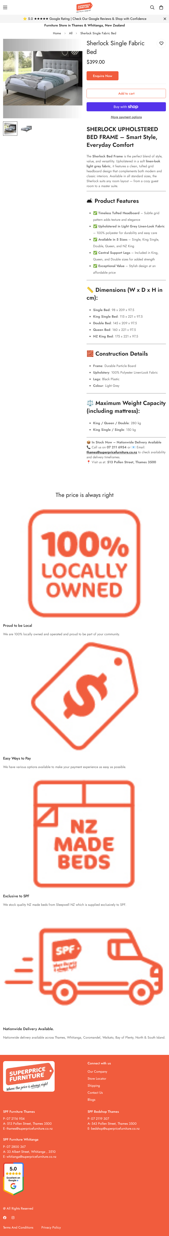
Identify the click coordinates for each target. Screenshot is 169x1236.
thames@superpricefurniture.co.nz (30, 1128)
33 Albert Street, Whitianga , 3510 (31, 1151)
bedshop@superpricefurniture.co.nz (115, 1128)
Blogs (91, 1099)
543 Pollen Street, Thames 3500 (113, 1123)
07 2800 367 (16, 1146)
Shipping (94, 1085)
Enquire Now (102, 76)
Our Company (97, 1071)
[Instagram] (13, 1217)
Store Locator (97, 1078)
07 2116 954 (16, 1118)
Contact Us (95, 1092)
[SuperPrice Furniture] (84, 7)
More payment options (126, 117)
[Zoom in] (73, 47)
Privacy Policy (51, 1227)
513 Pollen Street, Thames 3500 (29, 1123)
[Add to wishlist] (161, 43)
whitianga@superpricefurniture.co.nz (31, 1156)
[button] (161, 7)
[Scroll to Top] (161, 1213)
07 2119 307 (100, 1118)
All (70, 33)
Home (57, 33)
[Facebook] (4, 1217)
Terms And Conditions (18, 1227)
